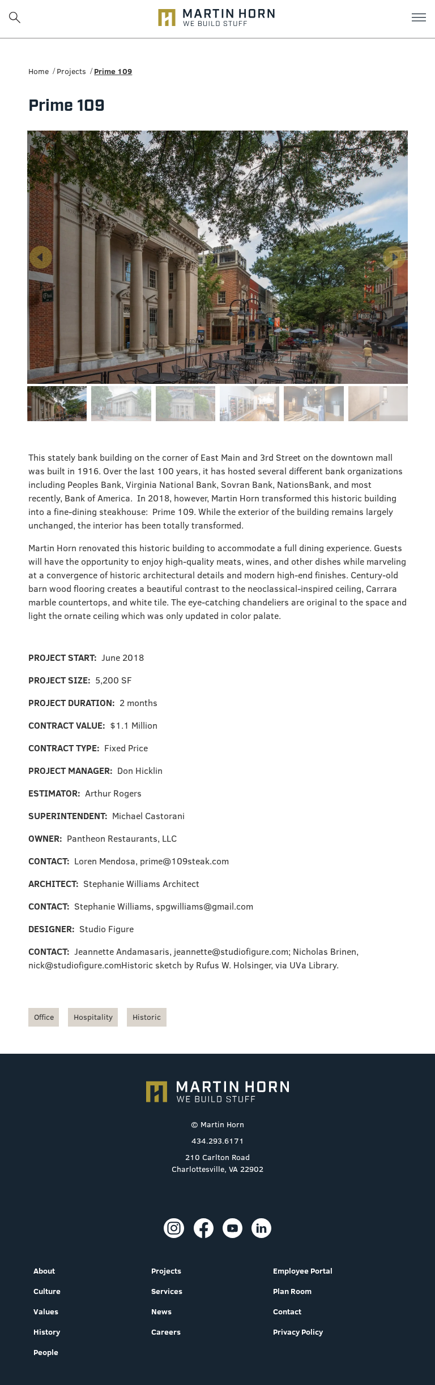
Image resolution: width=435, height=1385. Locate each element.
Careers (166, 1332)
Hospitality (93, 1017)
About (44, 1270)
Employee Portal (302, 1270)
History (46, 1332)
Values (45, 1311)
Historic (147, 1017)
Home (38, 71)
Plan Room (292, 1291)
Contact (287, 1311)
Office (44, 1017)
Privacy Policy (298, 1332)
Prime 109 (113, 71)
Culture (47, 1291)
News (161, 1311)
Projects (71, 71)
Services (166, 1291)
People (45, 1352)
